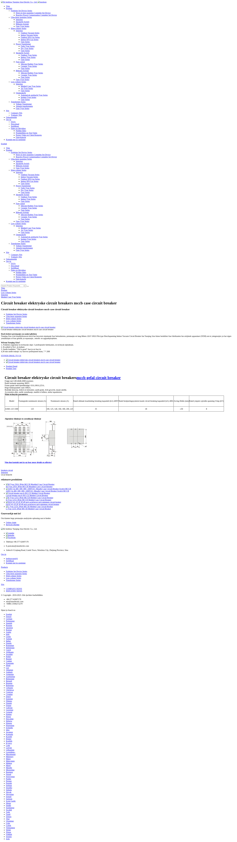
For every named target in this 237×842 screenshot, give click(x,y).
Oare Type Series (22, 26)
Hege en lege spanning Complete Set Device (33, 13)
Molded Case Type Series (31, 86)
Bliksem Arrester (22, 24)
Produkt (9, 8)
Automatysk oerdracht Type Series (34, 95)
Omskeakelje (21, 93)
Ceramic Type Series (29, 66)
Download (15, 124)
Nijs (7, 111)
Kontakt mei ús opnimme (16, 140)
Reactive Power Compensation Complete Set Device (36, 15)
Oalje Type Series (28, 46)
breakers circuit (7, 470)
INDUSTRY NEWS (14, 591)
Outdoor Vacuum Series (30, 33)
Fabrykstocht (21, 137)
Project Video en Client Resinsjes (29, 135)
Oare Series (25, 42)
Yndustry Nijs (16, 115)
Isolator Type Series (28, 97)
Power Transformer (23, 44)
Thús (8, 6)
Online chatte (11, 522)
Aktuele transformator (24, 106)
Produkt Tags (11, 368)
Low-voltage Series (18, 82)
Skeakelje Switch (22, 22)
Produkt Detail (11, 366)
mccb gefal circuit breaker (99, 377)
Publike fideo (21, 131)
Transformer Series (18, 102)
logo (45, 2)
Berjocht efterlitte (12, 525)
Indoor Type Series (28, 57)
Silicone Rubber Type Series (32, 64)
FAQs (13, 122)
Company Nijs (16, 113)
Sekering (19, 20)
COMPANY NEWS (14, 589)
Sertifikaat (15, 126)
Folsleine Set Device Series (21, 11)
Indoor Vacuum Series (29, 35)
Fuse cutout (20, 62)
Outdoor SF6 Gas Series (30, 37)
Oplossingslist (11, 117)
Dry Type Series (27, 48)
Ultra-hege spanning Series (21, 17)
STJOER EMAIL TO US (11, 356)
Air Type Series (27, 88)
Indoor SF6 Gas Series (29, 40)
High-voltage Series (18, 28)
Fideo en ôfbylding (18, 128)
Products (4, 567)
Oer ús (8, 120)
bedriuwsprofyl (12, 559)
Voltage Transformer (24, 104)
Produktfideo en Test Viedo (26, 133)
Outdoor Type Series (29, 55)
